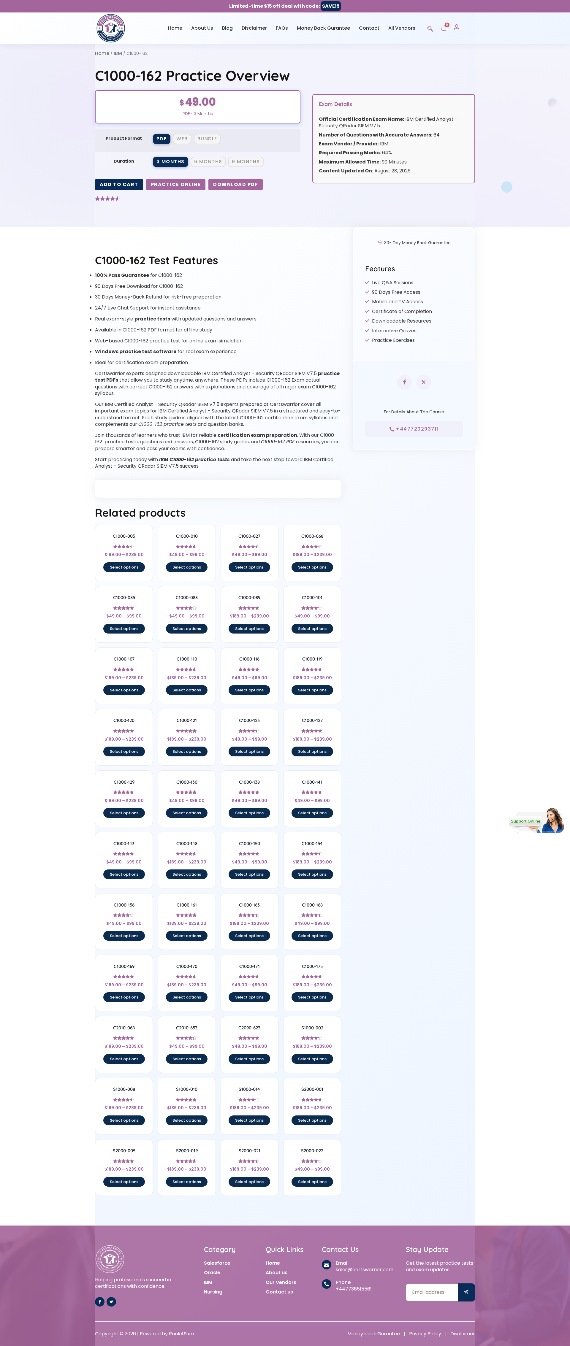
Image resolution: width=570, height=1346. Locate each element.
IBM (118, 53)
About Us (202, 28)
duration (124, 161)
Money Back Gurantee (323, 28)
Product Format (124, 138)
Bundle (207, 138)
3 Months (170, 161)
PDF (161, 138)
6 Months (208, 161)
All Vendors (401, 28)
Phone (343, 1282)
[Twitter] (111, 1302)
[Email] (326, 1264)
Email (342, 1263)
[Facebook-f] (99, 1302)
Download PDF (235, 184)
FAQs (282, 28)
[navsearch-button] (430, 27)
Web (182, 138)
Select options (124, 567)
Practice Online (176, 184)
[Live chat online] (536, 820)
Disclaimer (254, 28)
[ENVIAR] (466, 1292)
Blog (227, 28)
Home (175, 28)
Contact (369, 28)
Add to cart (119, 184)
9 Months (246, 161)
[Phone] (326, 1284)
